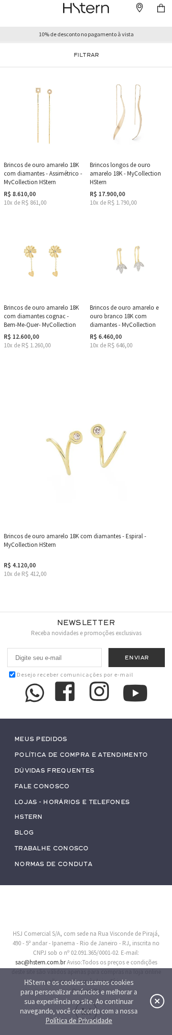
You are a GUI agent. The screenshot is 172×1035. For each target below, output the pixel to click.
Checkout (161, 8)
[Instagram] (101, 692)
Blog (23, 833)
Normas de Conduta (53, 864)
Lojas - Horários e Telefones (71, 802)
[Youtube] (135, 693)
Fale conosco (42, 786)
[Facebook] (66, 692)
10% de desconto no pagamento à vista (86, 34)
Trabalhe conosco (51, 848)
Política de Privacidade (78, 1020)
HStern (28, 817)
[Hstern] (86, 8)
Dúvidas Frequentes (54, 771)
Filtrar (86, 55)
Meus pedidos (40, 739)
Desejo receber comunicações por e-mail (75, 674)
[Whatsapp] (34, 692)
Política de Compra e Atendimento (81, 755)
